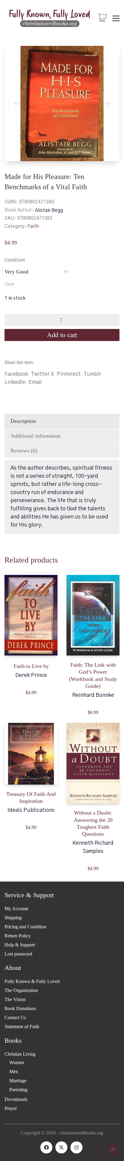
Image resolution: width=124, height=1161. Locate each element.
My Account (16, 908)
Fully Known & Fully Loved (32, 981)
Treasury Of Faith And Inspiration (31, 797)
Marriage (17, 1080)
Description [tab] (23, 421)
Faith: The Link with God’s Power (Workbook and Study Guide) (93, 675)
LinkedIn (15, 382)
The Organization (21, 990)
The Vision (15, 999)
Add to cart (62, 335)
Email (35, 382)
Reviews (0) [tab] (24, 451)
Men (13, 1071)
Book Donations (20, 1008)
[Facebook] (46, 1147)
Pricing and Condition (25, 926)
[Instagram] (76, 1147)
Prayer (11, 1108)
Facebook (16, 374)
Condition (15, 260)
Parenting (18, 1089)
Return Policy (18, 935)
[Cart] (102, 18)
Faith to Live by (31, 666)
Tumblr (92, 374)
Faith (33, 226)
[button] (116, 18)
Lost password (18, 953)
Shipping (13, 917)
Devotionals (16, 1099)
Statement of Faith (22, 1026)
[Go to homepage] (50, 18)
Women (16, 1062)
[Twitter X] (61, 1147)
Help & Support (20, 944)
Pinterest (69, 374)
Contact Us (15, 1017)
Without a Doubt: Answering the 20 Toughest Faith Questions (93, 823)
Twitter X (42, 374)
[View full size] (14, 55)
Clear (9, 284)
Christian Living (20, 1054)
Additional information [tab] (36, 436)
